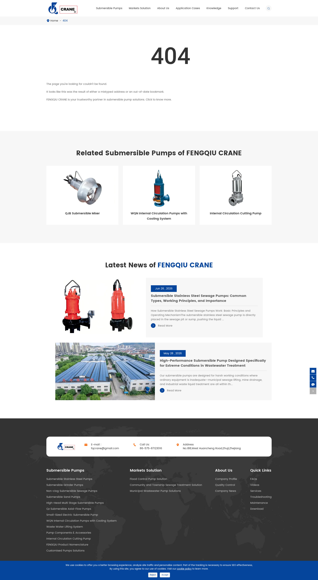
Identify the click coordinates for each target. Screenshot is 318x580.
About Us (163, 8)
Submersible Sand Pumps (63, 497)
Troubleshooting (261, 497)
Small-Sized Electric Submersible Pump (72, 515)
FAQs (253, 479)
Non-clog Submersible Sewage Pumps (71, 491)
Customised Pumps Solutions (65, 551)
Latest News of (159, 265)
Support (233, 8)
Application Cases (188, 8)
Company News (225, 491)
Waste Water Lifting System (64, 527)
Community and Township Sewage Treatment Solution (166, 485)
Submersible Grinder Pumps (64, 485)
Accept (164, 575)
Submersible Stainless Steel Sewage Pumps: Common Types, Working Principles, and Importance (198, 299)
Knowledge (214, 8)
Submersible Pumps (109, 8)
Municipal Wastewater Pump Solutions (155, 491)
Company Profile (226, 479)
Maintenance (259, 503)
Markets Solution (140, 8)
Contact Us (252, 8)
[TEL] (313, 377)
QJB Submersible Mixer (82, 213)
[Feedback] (313, 384)
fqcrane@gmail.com (105, 448)
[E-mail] (313, 371)
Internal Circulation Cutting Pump (235, 213)
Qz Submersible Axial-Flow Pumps (68, 509)
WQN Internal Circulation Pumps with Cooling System (159, 216)
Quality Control (225, 485)
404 (65, 21)
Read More (162, 326)
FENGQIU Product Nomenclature (67, 545)
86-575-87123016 (151, 448)
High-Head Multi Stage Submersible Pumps (75, 503)
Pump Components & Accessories (68, 533)
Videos (254, 485)
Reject (153, 575)
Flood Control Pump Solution (148, 479)
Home (54, 21)
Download (257, 509)
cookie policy (184, 569)
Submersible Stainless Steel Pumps (69, 479)
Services (255, 491)
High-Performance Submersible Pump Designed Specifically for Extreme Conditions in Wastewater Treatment (213, 363)
